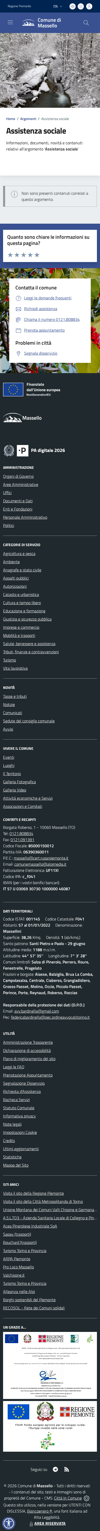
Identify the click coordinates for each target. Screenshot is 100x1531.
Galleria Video (14, 790)
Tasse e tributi (15, 696)
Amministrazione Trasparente (28, 1042)
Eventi (8, 757)
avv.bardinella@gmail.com (36, 1011)
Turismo (9, 660)
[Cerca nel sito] (86, 23)
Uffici (7, 493)
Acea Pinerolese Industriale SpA (30, 1226)
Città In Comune (68, 1498)
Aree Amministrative (20, 484)
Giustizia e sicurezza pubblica (27, 619)
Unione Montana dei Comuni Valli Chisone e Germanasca (51, 1210)
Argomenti (28, 118)
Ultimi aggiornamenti (21, 1149)
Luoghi (8, 765)
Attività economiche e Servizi (28, 798)
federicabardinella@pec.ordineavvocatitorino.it (50, 1017)
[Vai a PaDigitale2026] (34, 450)
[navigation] (10, 22)
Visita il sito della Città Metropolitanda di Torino (43, 1201)
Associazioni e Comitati (22, 806)
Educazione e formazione (24, 611)
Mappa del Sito (15, 1165)
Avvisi (8, 729)
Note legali (12, 1124)
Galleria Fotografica (19, 782)
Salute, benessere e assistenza (29, 643)
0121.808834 (21, 833)
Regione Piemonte (19, 6)
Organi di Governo (18, 476)
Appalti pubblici (16, 578)
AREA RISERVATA (50, 1523)
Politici (8, 525)
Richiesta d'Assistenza (22, 1091)
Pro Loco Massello (18, 1267)
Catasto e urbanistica (21, 594)
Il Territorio (12, 773)
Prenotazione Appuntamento (28, 1075)
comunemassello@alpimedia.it (40, 864)
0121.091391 (22, 840)
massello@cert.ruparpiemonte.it (41, 858)
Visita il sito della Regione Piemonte (33, 1193)
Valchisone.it (14, 1275)
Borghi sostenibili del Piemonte (29, 1300)
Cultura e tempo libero (22, 603)
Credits (9, 1140)
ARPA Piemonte (16, 1259)
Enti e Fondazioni (17, 509)
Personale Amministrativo (25, 517)
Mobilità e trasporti (19, 635)
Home (10, 118)
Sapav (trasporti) (17, 1234)
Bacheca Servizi (16, 1099)
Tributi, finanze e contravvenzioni (31, 652)
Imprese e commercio (21, 627)
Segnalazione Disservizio (24, 1083)
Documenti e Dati (18, 501)
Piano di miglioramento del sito (29, 1059)
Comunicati (12, 713)
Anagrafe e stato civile (22, 570)
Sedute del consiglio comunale (29, 721)
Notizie (9, 704)
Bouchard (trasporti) (20, 1242)
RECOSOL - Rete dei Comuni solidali (34, 1308)
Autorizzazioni (15, 586)
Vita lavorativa (15, 668)
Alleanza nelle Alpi (19, 1291)
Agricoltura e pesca (19, 553)
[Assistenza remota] (86, 1498)
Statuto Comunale (18, 1108)
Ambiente (11, 562)
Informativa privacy (19, 1116)
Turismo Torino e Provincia (24, 1250)
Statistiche (12, 1157)
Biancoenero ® (39, 1511)
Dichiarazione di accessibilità (27, 1050)
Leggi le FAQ (13, 1067)
